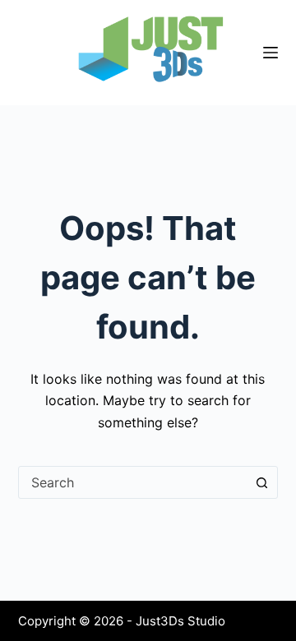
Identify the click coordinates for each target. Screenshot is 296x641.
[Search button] (261, 482)
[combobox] (133, 482)
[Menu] (270, 52)
